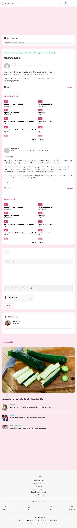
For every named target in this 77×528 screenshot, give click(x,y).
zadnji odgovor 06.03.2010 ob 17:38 (36, 66)
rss (51, 509)
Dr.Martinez (15, 148)
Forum (7, 53)
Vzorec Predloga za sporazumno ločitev (19, 121)
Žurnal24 (38, 486)
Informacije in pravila (41, 520)
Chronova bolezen (45, 104)
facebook (5, 509)
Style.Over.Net (38, 480)
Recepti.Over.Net (38, 483)
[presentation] (8, 288)
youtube (72, 509)
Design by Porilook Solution (38, 523)
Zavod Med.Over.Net (38, 492)
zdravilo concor (44, 130)
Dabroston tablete (45, 121)
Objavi (9, 305)
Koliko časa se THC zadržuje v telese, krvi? (20, 130)
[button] (8, 288)
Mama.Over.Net (38, 495)
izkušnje (41, 112)
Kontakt (21, 520)
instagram (29, 509)
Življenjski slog (17, 53)
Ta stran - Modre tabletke (13, 104)
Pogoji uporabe (53, 520)
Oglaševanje (29, 520)
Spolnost (28, 53)
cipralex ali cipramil (11, 112)
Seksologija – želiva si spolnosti (44, 53)
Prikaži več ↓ (38, 139)
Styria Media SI (38, 489)
